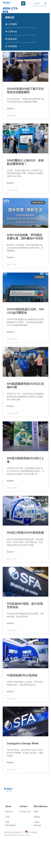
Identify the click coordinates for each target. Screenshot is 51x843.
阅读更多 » (11, 109)
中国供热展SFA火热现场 (22, 675)
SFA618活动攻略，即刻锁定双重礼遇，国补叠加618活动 (25, 236)
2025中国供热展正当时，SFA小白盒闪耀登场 (25, 311)
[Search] (45, 3)
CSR (7, 817)
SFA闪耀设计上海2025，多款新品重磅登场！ (25, 162)
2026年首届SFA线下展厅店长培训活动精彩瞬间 (25, 90)
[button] (23, 3)
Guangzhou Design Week (23, 743)
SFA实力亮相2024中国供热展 (25, 532)
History (8, 811)
